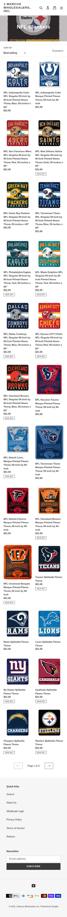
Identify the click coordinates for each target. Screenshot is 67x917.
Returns (11, 836)
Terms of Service (16, 828)
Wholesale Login (15, 811)
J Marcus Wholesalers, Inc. (17, 7)
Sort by (8, 48)
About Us (11, 802)
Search (10, 794)
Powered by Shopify (49, 906)
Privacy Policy (14, 819)
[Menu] (61, 7)
